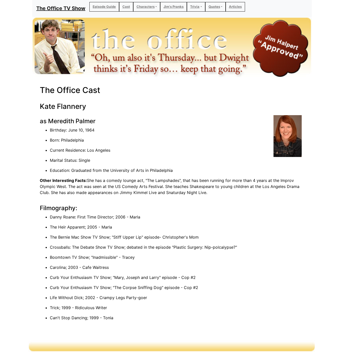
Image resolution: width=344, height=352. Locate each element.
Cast (126, 7)
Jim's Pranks (173, 7)
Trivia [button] (194, 7)
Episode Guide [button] (104, 7)
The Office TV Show (60, 8)
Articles (235, 7)
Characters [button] (145, 7)
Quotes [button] (214, 7)
